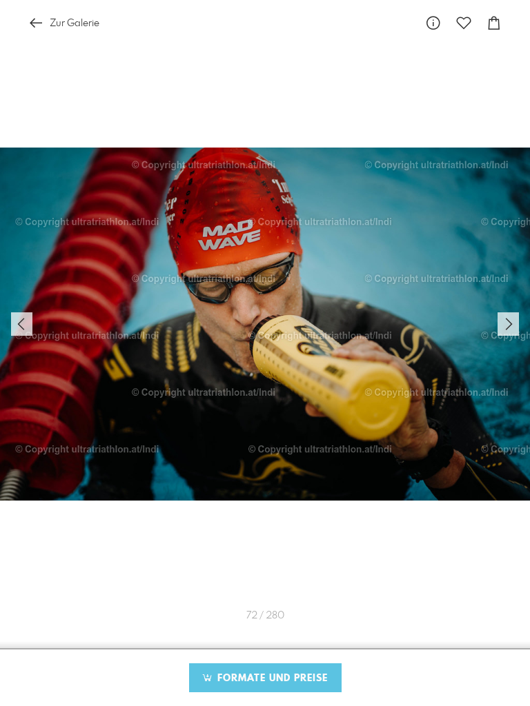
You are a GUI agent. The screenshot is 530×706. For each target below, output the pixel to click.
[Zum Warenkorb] (494, 23)
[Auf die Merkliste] (463, 23)
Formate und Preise (271, 678)
